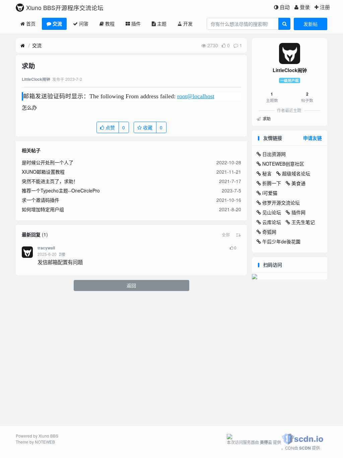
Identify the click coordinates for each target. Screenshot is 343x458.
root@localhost (195, 96)
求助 (266, 118)
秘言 (267, 173)
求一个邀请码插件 (40, 199)
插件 (136, 23)
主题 (161, 23)
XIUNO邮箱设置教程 (43, 171)
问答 (83, 23)
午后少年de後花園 (281, 241)
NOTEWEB (45, 442)
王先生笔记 (303, 222)
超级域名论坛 (296, 173)
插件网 (298, 212)
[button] (226, 235)
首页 (31, 23)
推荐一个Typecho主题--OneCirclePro (61, 190)
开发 (188, 23)
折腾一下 (271, 183)
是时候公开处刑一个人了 (47, 162)
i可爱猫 (269, 192)
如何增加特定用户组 (43, 209)
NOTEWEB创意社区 (283, 163)
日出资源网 (274, 154)
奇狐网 (269, 231)
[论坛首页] (22, 45)
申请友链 (312, 137)
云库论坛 (271, 222)
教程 (110, 23)
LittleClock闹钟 (290, 70)
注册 (325, 6)
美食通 (298, 183)
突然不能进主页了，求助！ (50, 181)
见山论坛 (271, 212)
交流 (57, 23)
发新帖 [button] (310, 23)
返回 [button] (131, 285)
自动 (285, 6)
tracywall (46, 248)
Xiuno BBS (48, 436)
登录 (305, 6)
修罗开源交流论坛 (281, 202)
